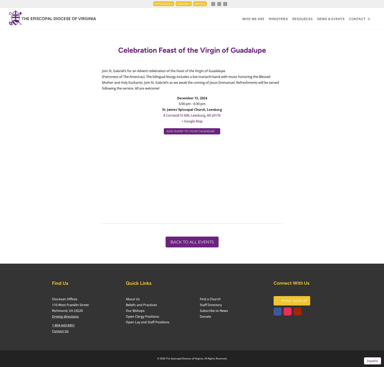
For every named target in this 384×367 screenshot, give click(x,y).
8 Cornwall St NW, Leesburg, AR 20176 (192, 115)
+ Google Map (192, 121)
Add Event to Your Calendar (190, 131)
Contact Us (60, 331)
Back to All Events (192, 242)
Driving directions (65, 316)
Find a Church (210, 299)
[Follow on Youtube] (225, 4)
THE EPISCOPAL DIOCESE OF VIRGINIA (59, 18)
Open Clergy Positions (142, 316)
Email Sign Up (294, 301)
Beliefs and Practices (141, 305)
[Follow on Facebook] (213, 4)
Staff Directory (211, 305)
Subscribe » (183, 3)
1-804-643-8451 (63, 325)
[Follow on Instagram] (219, 4)
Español (372, 361)
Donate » (200, 3)
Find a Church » (164, 3)
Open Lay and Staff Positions (147, 322)
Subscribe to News (214, 311)
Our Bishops (135, 311)
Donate (205, 316)
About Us (133, 299)
